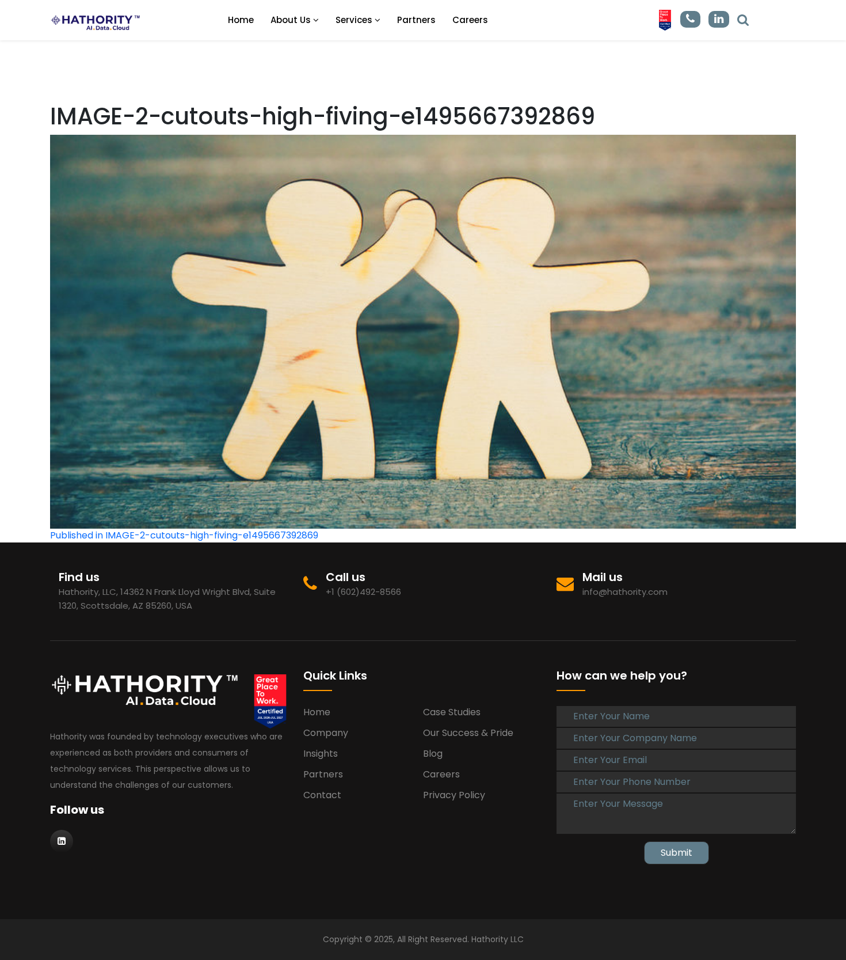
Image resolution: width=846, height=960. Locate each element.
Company (325, 732)
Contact (322, 795)
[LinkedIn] (742, 19)
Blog (433, 753)
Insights (320, 753)
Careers (470, 20)
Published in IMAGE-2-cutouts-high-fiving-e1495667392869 (184, 535)
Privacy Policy (454, 795)
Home (241, 20)
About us (291, 20)
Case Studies (452, 712)
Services (355, 20)
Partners (416, 20)
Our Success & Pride (468, 732)
